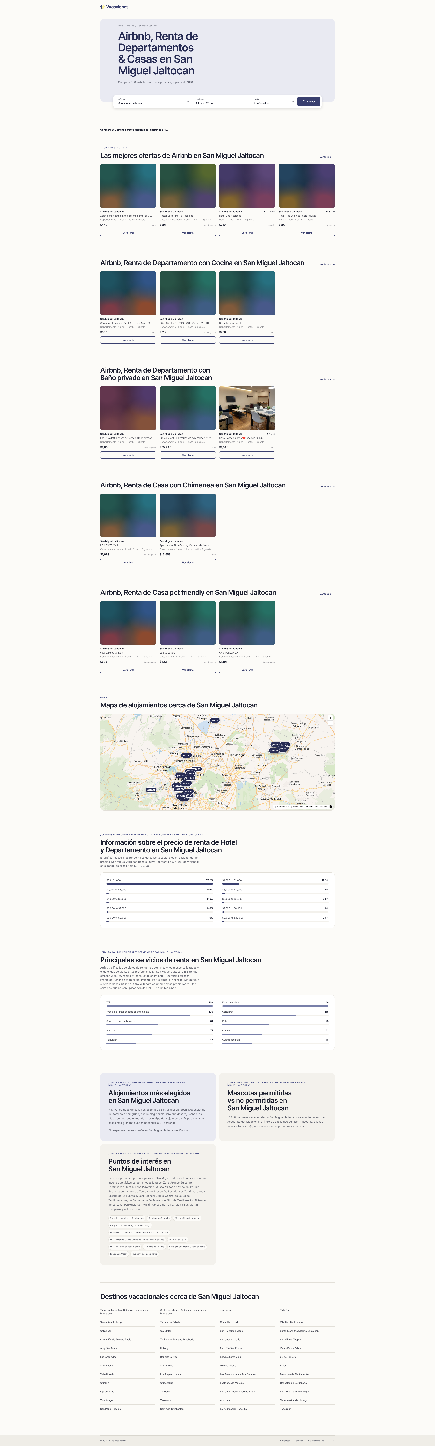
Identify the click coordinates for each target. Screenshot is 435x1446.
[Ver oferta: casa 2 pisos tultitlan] (128, 623)
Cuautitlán (165, 1330)
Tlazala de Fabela (170, 1322)
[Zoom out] (330, 722)
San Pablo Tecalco (110, 1408)
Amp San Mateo (109, 1348)
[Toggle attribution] (331, 807)
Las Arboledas (108, 1356)
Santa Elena (166, 1365)
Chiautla (104, 1382)
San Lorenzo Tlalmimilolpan (295, 1391)
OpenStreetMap (321, 806)
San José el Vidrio (230, 1339)
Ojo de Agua (107, 1391)
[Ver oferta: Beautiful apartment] (247, 293)
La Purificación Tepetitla (233, 1408)
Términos (299, 1440)
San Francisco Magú (231, 1330)
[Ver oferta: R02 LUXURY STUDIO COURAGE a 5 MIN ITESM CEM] (188, 293)
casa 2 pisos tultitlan (111, 652)
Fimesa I (284, 1365)
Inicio (120, 25)
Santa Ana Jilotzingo (111, 1322)
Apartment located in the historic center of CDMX (127, 215)
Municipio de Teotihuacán (294, 1374)
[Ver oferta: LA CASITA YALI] (128, 515)
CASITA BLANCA (228, 652)
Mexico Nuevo (228, 1365)
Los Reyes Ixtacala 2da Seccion (238, 1374)
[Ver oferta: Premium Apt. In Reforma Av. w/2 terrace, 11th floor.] (188, 408)
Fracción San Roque (231, 1348)
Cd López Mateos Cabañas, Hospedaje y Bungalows (183, 1312)
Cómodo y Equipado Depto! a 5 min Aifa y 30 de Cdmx (130, 322)
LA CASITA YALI (109, 545)
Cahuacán (105, 1330)
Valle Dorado (107, 1374)
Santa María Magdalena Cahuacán (299, 1330)
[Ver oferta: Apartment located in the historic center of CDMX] (128, 186)
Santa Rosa (106, 1365)
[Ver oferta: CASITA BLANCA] (247, 623)
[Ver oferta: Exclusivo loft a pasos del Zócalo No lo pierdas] (128, 408)
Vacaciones (117, 7)
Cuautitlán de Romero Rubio (115, 1339)
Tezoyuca (165, 1400)
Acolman (225, 1400)
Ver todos (327, 156)
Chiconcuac (166, 1382)
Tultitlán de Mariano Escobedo (177, 1339)
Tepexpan (285, 1408)
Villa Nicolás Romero (291, 1322)
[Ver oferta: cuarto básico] (188, 623)
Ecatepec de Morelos (232, 1382)
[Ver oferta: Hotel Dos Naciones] (247, 186)
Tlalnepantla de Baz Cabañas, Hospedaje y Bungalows (124, 1312)
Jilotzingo (225, 1310)
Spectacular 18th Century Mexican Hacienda (185, 545)
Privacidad (285, 1440)
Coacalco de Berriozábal (293, 1382)
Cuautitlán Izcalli (229, 1322)
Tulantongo (106, 1400)
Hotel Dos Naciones (230, 215)
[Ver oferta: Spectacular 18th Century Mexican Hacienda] (188, 515)
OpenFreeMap (280, 806)
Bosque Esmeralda (230, 1356)
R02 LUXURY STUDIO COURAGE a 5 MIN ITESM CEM (189, 322)
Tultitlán (284, 1310)
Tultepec (165, 1391)
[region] (217, 762)
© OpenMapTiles (295, 806)
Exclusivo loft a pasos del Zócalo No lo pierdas (126, 437)
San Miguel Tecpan (290, 1339)
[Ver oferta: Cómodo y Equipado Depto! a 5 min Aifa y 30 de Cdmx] (128, 293)
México (130, 25)
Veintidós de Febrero (291, 1348)
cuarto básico (167, 652)
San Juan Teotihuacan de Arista (238, 1391)
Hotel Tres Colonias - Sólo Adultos (297, 215)
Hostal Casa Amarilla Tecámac (176, 215)
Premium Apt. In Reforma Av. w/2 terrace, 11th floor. (188, 437)
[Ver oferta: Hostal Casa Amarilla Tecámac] (188, 186)
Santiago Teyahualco (172, 1408)
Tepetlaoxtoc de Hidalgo (293, 1400)
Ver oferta (128, 232)
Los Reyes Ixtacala (170, 1374)
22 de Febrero (288, 1356)
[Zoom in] (330, 717)
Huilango (165, 1348)
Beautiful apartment (230, 322)
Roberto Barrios (169, 1356)
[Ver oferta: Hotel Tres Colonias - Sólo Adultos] (307, 186)
